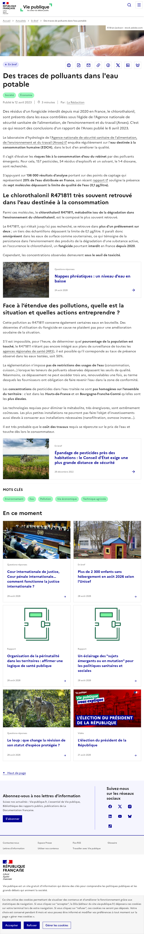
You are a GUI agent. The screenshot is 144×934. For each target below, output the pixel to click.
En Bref (34, 20)
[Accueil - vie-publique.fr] (36, 8)
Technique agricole (94, 499)
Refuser (32, 925)
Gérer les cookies (56, 925)
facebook (110, 806)
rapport (99, 180)
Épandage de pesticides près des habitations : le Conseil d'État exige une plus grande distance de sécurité (91, 458)
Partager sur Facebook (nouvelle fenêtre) (108, 65)
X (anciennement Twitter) (119, 806)
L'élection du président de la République (102, 743)
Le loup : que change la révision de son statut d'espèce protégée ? (36, 743)
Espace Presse (45, 842)
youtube (119, 816)
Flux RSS (77, 842)
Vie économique (67, 499)
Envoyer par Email (88, 65)
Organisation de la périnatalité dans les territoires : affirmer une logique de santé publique (35, 660)
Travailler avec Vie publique (87, 848)
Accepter (11, 925)
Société (9, 95)
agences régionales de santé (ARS (28, 351)
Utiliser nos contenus (48, 848)
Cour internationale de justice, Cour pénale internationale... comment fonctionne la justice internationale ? (33, 579)
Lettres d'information (13, 848)
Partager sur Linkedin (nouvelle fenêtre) (127, 65)
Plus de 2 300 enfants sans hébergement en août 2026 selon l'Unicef (106, 576)
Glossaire (112, 842)
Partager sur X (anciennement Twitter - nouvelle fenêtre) (118, 65)
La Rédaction (75, 102)
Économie (26, 95)
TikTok (110, 826)
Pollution (45, 499)
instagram (129, 806)
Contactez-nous (11, 842)
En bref (12, 64)
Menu (139, 4)
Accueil (6, 20)
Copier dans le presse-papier (98, 65)
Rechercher (129, 4)
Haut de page (16, 773)
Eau (32, 499)
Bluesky (129, 816)
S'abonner (12, 819)
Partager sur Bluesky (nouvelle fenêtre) (137, 65)
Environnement (14, 499)
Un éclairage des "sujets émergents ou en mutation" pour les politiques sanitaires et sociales (105, 663)
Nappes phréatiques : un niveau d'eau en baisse (92, 278)
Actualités (21, 20)
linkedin (110, 816)
